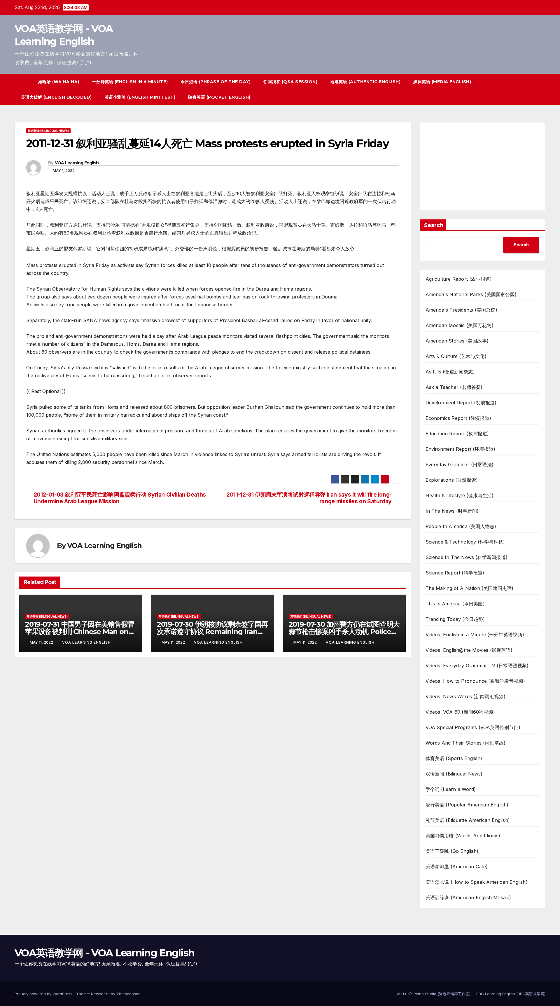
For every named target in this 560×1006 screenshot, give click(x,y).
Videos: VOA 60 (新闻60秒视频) (460, 712)
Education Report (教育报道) (457, 433)
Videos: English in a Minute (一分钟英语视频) (475, 635)
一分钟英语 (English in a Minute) (130, 81)
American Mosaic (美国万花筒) (460, 325)
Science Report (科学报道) (455, 573)
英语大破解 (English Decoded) (56, 97)
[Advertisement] (483, 166)
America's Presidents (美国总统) (461, 310)
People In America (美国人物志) (461, 526)
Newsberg (100, 993)
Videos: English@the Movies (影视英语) (469, 650)
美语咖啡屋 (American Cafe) (457, 866)
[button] (530, 89)
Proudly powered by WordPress (44, 993)
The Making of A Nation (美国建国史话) (470, 588)
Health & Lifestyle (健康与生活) (460, 495)
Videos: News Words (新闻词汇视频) (465, 696)
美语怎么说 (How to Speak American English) (477, 882)
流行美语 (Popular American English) (467, 805)
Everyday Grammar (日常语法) (460, 464)
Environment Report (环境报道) (461, 449)
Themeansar (127, 993)
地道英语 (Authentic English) (365, 81)
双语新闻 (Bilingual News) (48, 130)
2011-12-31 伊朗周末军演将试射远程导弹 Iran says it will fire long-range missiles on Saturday (309, 498)
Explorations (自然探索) (452, 480)
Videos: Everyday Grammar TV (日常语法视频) (477, 665)
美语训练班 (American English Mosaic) (468, 897)
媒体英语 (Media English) (442, 81)
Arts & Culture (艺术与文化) (456, 356)
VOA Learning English (77, 162)
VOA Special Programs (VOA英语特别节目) (473, 727)
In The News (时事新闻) (452, 511)
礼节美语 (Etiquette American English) (468, 820)
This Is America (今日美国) (455, 604)
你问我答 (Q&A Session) (290, 81)
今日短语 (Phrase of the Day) (216, 81)
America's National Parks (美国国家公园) (471, 294)
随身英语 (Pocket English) (219, 97)
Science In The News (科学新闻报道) (467, 557)
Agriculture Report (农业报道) (459, 279)
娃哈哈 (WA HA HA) (58, 81)
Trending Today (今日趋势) (455, 619)
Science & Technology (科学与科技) (465, 542)
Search (433, 225)
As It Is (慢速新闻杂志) (450, 372)
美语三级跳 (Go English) (452, 851)
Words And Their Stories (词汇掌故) (466, 743)
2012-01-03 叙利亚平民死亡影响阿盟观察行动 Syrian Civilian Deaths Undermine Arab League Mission (120, 498)
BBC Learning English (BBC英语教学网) (510, 993)
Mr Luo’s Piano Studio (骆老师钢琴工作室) (433, 993)
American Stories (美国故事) (457, 341)
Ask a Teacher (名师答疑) (454, 387)
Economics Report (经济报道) (458, 418)
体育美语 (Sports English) (454, 758)
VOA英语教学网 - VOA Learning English (104, 953)
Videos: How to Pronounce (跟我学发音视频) (475, 681)
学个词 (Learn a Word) (451, 789)
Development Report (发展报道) (461, 403)
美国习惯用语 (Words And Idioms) (463, 836)
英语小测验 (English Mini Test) (140, 97)
